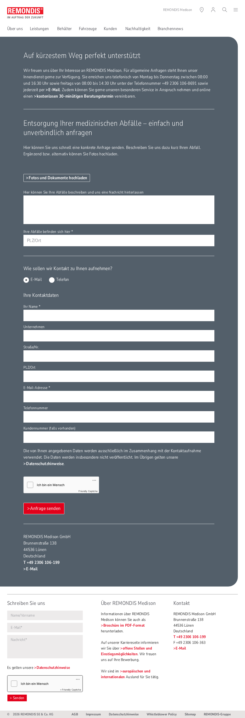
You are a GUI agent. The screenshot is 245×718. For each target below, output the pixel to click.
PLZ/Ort (29, 367)
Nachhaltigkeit (137, 28)
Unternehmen (34, 327)
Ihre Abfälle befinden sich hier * (48, 231)
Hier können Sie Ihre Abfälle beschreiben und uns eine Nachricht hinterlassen (83, 192)
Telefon (62, 279)
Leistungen (40, 28)
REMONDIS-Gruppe (217, 714)
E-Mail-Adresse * (36, 387)
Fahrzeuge (88, 28)
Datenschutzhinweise (45, 463)
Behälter (64, 28)
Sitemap (190, 714)
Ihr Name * (31, 306)
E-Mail (54, 90)
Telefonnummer (35, 408)
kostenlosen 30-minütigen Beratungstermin (75, 96)
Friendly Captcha (88, 491)
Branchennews (170, 28)
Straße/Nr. (31, 347)
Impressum (93, 714)
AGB (75, 714)
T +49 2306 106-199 (41, 562)
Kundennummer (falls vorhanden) (49, 428)
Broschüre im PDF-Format (124, 625)
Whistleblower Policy (162, 714)
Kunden (111, 28)
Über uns (15, 28)
